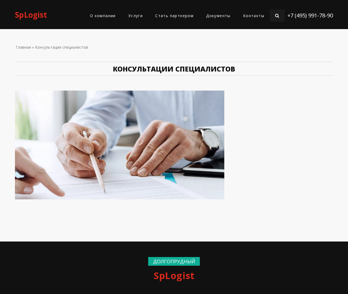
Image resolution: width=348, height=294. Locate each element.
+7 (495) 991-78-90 (310, 15)
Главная (23, 47)
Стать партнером (174, 15)
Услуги (135, 15)
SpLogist (31, 15)
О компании (103, 15)
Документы (218, 15)
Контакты (253, 15)
